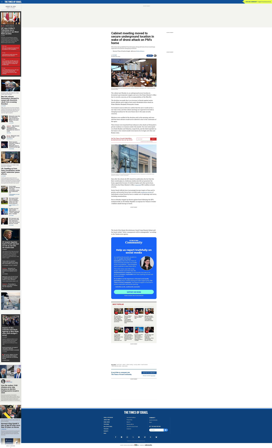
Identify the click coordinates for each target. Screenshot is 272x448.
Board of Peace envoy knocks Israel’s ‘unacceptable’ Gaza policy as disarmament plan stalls (128, 319)
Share (150, 55)
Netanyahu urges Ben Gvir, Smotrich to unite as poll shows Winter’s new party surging (149, 318)
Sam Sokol (9, 132)
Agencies (5, 249)
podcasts (106, 431)
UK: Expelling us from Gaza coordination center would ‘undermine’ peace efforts (10, 171)
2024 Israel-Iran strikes (116, 366)
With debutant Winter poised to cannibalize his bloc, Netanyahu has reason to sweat (13, 128)
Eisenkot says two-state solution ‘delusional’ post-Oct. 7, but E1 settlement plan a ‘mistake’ (139, 337)
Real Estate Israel (108, 426)
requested (138, 185)
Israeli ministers (144, 364)
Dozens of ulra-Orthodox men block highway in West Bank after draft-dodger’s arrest (10, 331)
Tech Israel (106, 424)
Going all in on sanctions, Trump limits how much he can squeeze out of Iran (9, 270)
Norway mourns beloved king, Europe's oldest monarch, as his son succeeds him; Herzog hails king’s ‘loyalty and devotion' (10, 432)
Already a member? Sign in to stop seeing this (133, 295)
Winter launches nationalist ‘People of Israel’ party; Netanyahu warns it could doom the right (128, 337)
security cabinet (137, 364)
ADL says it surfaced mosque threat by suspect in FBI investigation (10, 48)
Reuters (12, 195)
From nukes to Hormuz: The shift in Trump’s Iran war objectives (9, 285)
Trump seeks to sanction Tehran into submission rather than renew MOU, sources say (10, 262)
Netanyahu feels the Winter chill (139, 317)
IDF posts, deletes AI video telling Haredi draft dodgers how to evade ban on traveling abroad (10, 356)
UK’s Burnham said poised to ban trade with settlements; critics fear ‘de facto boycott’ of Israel (149, 337)
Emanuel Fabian (12, 281)
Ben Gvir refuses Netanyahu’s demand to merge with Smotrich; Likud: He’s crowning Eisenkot (10, 100)
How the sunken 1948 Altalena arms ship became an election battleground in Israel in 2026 (10, 389)
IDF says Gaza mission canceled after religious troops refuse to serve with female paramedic (118, 318)
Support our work (134, 292)
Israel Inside (118, 364)
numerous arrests (146, 192)
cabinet (123, 364)
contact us (129, 428)
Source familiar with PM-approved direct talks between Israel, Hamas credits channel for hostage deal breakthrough (10, 62)
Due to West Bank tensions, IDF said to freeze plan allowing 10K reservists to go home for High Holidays (10, 71)
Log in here (153, 375)
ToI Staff (114, 55)
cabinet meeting (129, 364)
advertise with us (130, 424)
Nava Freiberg (13, 194)
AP (2, 288)
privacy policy (129, 419)
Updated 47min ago (9, 26)
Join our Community (251, 1)
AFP (17, 281)
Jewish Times (107, 419)
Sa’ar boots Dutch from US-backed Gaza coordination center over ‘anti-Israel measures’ (14, 200)
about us (128, 422)
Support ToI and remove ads (264, 1)
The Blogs (106, 428)
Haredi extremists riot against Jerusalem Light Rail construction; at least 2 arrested (10, 349)
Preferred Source (140, 51)
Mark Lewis (4, 429)
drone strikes (125, 366)
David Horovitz (10, 138)
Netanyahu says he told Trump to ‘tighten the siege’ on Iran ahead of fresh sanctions (10, 278)
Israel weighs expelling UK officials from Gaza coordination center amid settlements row (118, 337)
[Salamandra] (148, 444)
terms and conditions (131, 417)
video (105, 433)
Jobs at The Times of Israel (132, 426)
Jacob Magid (5, 265)
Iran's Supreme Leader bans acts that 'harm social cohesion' (9, 55)
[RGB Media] (137, 445)
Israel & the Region (108, 417)
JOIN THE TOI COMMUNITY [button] (149, 372)
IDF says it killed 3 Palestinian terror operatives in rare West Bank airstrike (10, 31)
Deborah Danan (9, 382)
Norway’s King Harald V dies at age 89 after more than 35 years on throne (10, 425)
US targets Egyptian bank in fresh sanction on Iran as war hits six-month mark (10, 244)
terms (152, 141)
